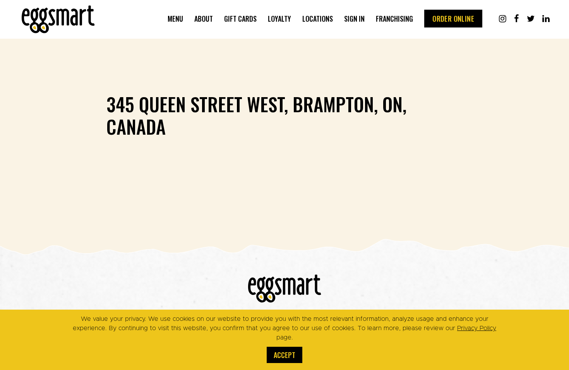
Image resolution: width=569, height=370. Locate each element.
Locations (317, 19)
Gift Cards (240, 19)
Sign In (354, 19)
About (203, 19)
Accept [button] (284, 355)
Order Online (453, 19)
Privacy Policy (476, 328)
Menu (175, 19)
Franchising (394, 19)
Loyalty (279, 19)
